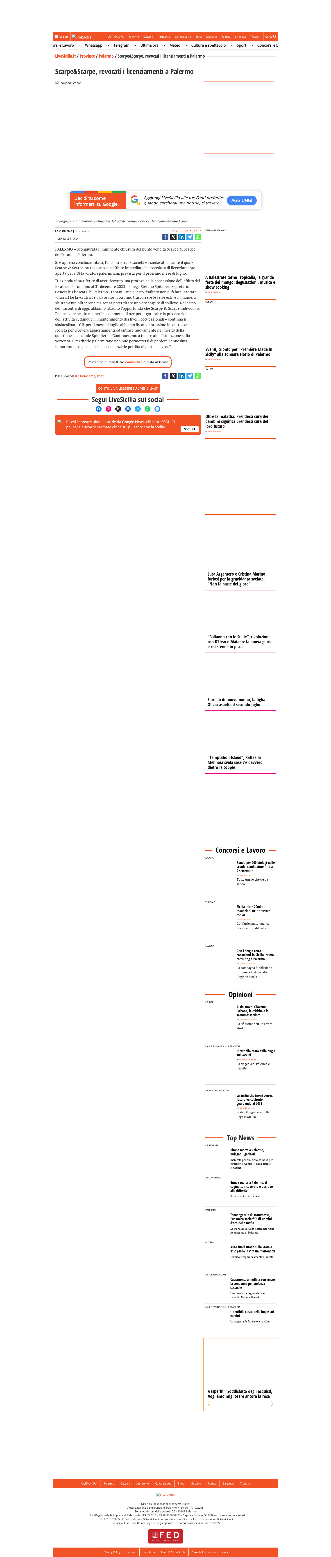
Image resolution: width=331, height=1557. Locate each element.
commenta (134, 362)
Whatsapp (80, 45)
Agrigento (164, 36)
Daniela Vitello (247, 963)
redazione (84, 231)
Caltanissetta (183, 36)
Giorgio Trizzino (247, 1059)
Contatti (131, 1552)
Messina (211, 36)
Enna (198, 36)
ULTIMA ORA (116, 36)
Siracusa (240, 36)
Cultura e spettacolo (195, 45)
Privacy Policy (111, 1552)
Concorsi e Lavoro (259, 45)
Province (87, 56)
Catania (148, 36)
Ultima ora (136, 45)
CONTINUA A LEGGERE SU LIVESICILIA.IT (128, 388)
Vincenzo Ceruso (248, 1019)
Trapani (255, 36)
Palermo (133, 36)
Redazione (245, 875)
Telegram (108, 45)
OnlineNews (214, 292)
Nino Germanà (247, 1108)
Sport (228, 45)
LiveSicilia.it (65, 56)
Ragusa (226, 36)
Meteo (161, 45)
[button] (209, 1404)
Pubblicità (149, 1552)
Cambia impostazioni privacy (210, 1552)
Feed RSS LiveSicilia (173, 1552)
